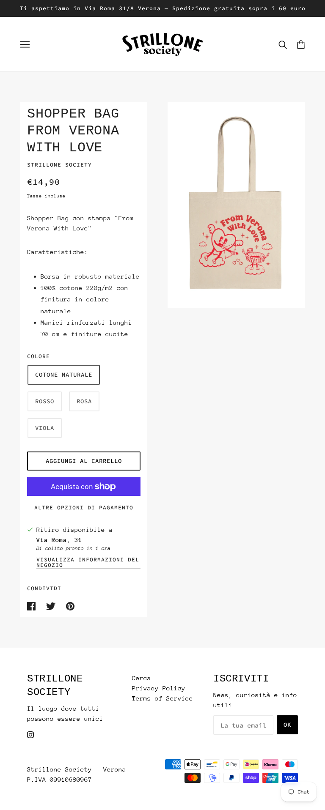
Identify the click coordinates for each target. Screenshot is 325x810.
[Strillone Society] (162, 43)
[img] (30, 733)
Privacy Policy (158, 688)
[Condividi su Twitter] (53, 605)
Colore (38, 356)
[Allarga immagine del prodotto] (236, 205)
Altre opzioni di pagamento (83, 507)
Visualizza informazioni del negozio (87, 563)
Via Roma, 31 (59, 539)
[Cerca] (282, 44)
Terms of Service (162, 698)
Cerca (141, 677)
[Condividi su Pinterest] (70, 605)
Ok (287, 724)
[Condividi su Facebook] (33, 605)
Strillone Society (59, 164)
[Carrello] (300, 44)
